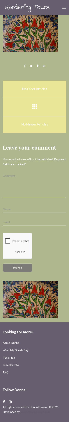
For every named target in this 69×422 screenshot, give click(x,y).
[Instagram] (10, 402)
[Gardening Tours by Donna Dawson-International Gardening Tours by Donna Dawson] (27, 7)
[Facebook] (4, 402)
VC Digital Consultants (35, 411)
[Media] (34, 107)
